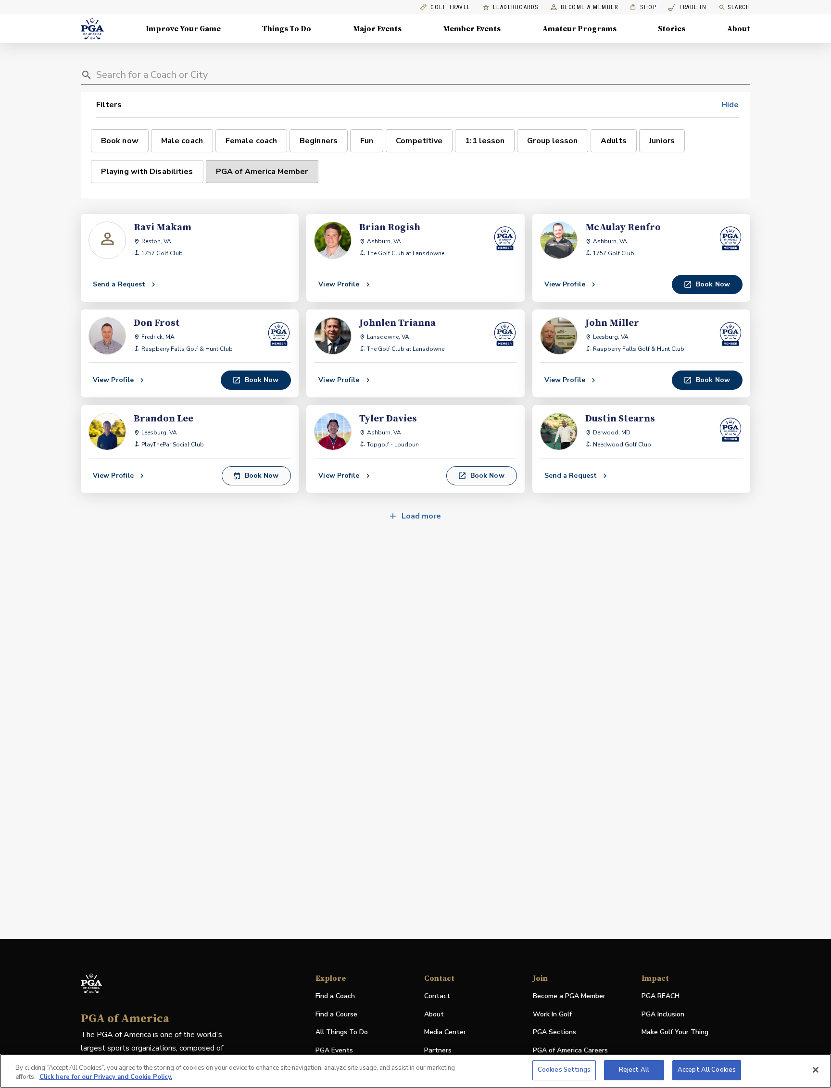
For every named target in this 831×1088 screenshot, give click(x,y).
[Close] (815, 1069)
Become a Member (589, 7)
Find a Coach (335, 996)
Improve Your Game (183, 29)
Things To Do (286, 29)
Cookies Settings (564, 1069)
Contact (437, 996)
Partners (438, 1050)
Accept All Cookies (707, 1069)
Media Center (445, 1032)
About (738, 29)
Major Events (377, 29)
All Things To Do (341, 1032)
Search (739, 7)
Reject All (634, 1069)
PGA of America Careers (570, 1051)
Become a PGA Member (569, 996)
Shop (643, 7)
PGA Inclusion (663, 1014)
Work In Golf (552, 1014)
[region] (415, 1071)
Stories (671, 29)
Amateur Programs (579, 29)
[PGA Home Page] (92, 28)
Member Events (472, 29)
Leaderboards (516, 7)
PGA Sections (554, 1032)
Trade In (687, 7)
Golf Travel (450, 7)
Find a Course (336, 1014)
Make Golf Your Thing (675, 1032)
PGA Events (334, 1050)
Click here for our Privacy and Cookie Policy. (105, 1077)
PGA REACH (661, 996)
